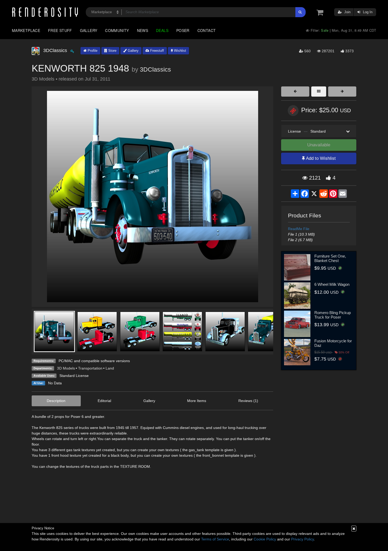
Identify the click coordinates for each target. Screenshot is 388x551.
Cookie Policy (265, 539)
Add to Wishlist (320, 158)
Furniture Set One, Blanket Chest (330, 258)
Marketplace (26, 30)
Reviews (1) (248, 401)
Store (111, 51)
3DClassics (155, 69)
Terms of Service (215, 539)
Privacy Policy (302, 539)
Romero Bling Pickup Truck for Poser (332, 314)
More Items (196, 401)
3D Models (66, 368)
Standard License (74, 375)
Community (117, 30)
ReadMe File (298, 229)
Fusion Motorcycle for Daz (333, 343)
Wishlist (179, 51)
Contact (206, 30)
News (142, 30)
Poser (183, 30)
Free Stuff (60, 30)
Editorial (104, 401)
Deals (162, 30)
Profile (92, 51)
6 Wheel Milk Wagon (331, 284)
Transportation (90, 368)
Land (110, 368)
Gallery (88, 30)
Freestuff (156, 51)
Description (56, 401)
